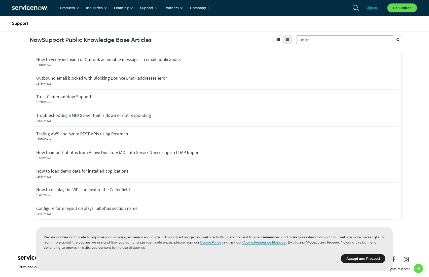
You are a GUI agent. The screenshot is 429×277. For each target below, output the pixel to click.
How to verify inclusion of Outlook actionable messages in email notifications (108, 59)
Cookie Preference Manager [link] (264, 242)
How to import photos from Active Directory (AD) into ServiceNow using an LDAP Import (118, 152)
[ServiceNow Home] (30, 8)
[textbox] (344, 39)
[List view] (287, 39)
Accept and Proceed (363, 258)
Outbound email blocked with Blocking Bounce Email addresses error (101, 78)
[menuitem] (70, 8)
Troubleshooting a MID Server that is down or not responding (93, 115)
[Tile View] (278, 39)
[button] (398, 39)
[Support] (20, 23)
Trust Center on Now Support (63, 96)
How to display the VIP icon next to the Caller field (83, 189)
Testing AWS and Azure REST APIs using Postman (82, 134)
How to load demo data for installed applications (82, 171)
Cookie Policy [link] (210, 242)
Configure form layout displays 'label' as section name (87, 208)
